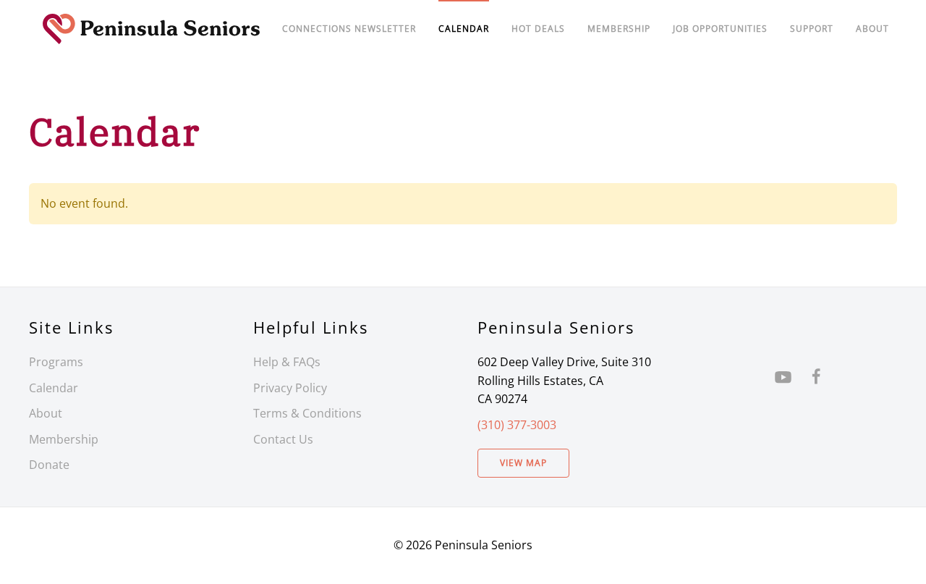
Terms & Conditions (307, 413)
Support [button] (811, 28)
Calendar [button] (463, 28)
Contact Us (283, 439)
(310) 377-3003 (516, 425)
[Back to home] (151, 29)
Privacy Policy (290, 388)
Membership (63, 439)
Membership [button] (618, 28)
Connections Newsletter (349, 28)
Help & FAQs (286, 362)
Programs (56, 362)
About (872, 28)
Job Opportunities (720, 28)
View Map (523, 463)
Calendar (53, 388)
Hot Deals (538, 28)
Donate (49, 465)
